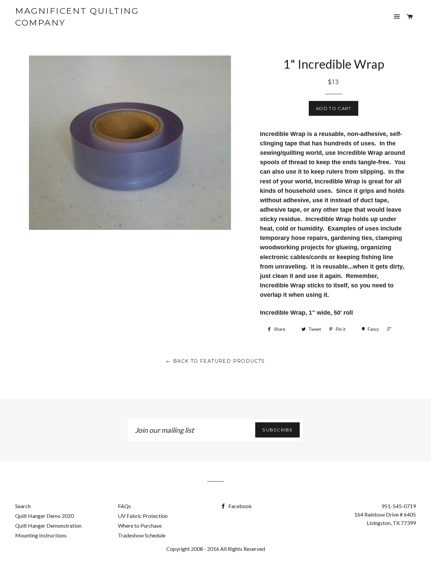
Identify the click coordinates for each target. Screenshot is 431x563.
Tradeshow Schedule (141, 535)
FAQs (124, 506)
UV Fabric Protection (143, 516)
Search (23, 506)
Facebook (239, 506)
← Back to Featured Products (215, 361)
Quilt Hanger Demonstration (48, 525)
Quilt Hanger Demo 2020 (44, 516)
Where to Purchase (140, 525)
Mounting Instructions (41, 535)
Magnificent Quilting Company (77, 17)
